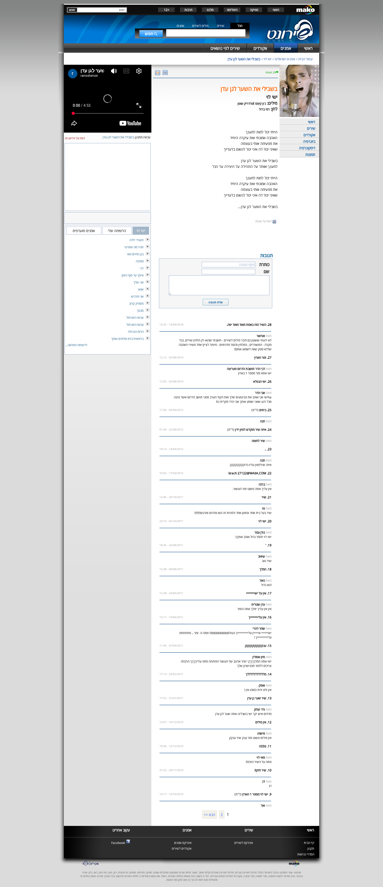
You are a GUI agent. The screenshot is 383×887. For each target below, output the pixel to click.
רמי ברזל (264, 109)
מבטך (140, 310)
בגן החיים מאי (135, 254)
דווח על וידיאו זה (75, 138)
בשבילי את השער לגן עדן (244, 59)
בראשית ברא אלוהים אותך (127, 338)
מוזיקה (254, 10)
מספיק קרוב (136, 303)
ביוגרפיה (309, 141)
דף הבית (309, 843)
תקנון (310, 848)
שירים (220, 25)
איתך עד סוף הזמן (133, 275)
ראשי (276, 10)
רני (142, 268)
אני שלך (138, 282)
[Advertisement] (215, 237)
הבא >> (209, 814)
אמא (141, 289)
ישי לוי (267, 59)
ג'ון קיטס (260, 103)
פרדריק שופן (245, 103)
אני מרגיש (137, 296)
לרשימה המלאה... (76, 345)
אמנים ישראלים (285, 59)
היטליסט (232, 10)
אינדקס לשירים (243, 843)
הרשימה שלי (117, 230)
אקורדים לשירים (181, 848)
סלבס (210, 10)
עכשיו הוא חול (135, 317)
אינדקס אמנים (182, 843)
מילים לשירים (200, 25)
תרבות (188, 10)
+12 (166, 10)
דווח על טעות (264, 221)
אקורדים (309, 134)
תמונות (310, 154)
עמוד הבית (305, 59)
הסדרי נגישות (305, 854)
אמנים (180, 25)
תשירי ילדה (136, 240)
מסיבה (140, 261)
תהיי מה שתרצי (134, 247)
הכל (240, 25)
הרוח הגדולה (136, 331)
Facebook (118, 843)
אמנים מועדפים (84, 230)
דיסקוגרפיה (307, 147)
